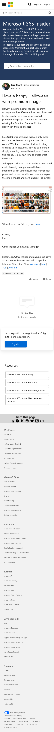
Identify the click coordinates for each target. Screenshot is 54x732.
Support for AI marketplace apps (15, 637)
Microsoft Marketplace (12, 647)
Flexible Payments (10, 515)
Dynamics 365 (9, 585)
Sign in (15, 344)
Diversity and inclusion (12, 694)
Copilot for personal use (12, 453)
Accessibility (8, 699)
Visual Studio (8, 657)
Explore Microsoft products (13, 463)
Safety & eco (8, 724)
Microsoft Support (34, 54)
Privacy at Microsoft (11, 685)
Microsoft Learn (9, 633)
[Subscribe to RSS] (37, 420)
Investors (7, 689)
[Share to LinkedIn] (12, 420)
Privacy (32, 718)
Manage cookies (9, 721)
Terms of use (23, 721)
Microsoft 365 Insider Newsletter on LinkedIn (24, 400)
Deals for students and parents (15, 557)
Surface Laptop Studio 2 (12, 444)
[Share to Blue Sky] (32, 420)
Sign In (47, 4)
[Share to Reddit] (27, 420)
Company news (9, 680)
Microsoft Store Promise (12, 510)
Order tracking (9, 501)
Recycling (19, 724)
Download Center (10, 486)
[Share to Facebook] (17, 420)
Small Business (9, 609)
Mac (43, 263)
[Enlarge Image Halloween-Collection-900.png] (27, 200)
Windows (35, 263)
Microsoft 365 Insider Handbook (23, 382)
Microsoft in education (12, 529)
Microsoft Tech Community (13, 642)
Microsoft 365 (9, 590)
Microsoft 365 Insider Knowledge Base (26, 390)
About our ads (32, 724)
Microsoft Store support (12, 491)
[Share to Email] (42, 420)
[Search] (30, 4)
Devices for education (11, 533)
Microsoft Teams (9, 600)
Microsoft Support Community (31, 47)
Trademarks (36, 721)
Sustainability (9, 704)
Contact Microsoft (19, 718)
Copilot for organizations (13, 449)
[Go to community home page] (10, 4)
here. (37, 224)
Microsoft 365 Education (12, 543)
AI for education (9, 562)
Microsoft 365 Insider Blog (20, 374)
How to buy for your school (13, 548)
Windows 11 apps (10, 468)
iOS (5, 267)
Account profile (9, 481)
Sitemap (7, 718)
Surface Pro (8, 434)
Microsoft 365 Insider (13, 13)
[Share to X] (22, 420)
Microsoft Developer (11, 628)
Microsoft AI (8, 576)
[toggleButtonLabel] (50, 13)
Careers (6, 670)
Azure (6, 623)
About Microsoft (9, 675)
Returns (6, 496)
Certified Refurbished (11, 505)
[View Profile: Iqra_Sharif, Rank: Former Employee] (6, 86)
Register (37, 4)
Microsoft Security (10, 581)
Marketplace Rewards (12, 652)
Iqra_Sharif (16, 84)
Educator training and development (16, 553)
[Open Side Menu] (4, 4)
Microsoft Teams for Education (15, 538)
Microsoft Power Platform (13, 595)
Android (12, 267)
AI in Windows (9, 458)
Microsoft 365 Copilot (11, 605)
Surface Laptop (9, 439)
